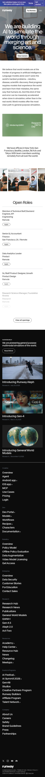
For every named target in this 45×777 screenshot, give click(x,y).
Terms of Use (21, 770)
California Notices (8, 771)
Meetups (7, 662)
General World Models (14, 615)
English (31, 773)
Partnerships (9, 733)
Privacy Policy (32, 770)
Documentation (11, 531)
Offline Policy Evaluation (15, 551)
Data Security (9, 579)
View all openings (22, 320)
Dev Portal (8, 512)
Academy (8, 643)
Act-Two (7, 630)
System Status (20, 773)
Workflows (8, 519)
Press (5, 729)
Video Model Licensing (14, 559)
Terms (30, 3)
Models (7, 516)
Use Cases (8, 491)
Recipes (7, 523)
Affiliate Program (11, 698)
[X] (3, 761)
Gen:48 (6, 682)
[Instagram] (8, 761)
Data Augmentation (13, 555)
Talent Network (11, 702)
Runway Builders (11, 694)
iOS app (7, 484)
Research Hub (10, 603)
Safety (5, 722)
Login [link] (22, 10)
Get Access (8, 563)
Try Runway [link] (31, 10)
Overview (7, 472)
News (5, 654)
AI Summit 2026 (11, 678)
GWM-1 (6, 619)
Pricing (6, 495)
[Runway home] (7, 11)
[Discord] (16, 761)
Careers (6, 718)
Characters (8, 527)
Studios (6, 686)
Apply (6, 224)
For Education (10, 587)
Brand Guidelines (11, 725)
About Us (7, 714)
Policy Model (9, 547)
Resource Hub (10, 650)
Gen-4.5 (6, 622)
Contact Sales (10, 591)
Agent (5, 476)
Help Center (9, 646)
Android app (9, 480)
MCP (5, 488)
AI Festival (8, 674)
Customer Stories (11, 583)
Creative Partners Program (17, 690)
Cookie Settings (21, 771)
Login (5, 499)
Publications (9, 611)
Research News (11, 607)
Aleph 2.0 (7, 626)
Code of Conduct (8, 773)
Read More (8, 351)
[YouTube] (12, 761)
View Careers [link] (22, 56)
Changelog (8, 658)
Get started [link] (38, 3)
